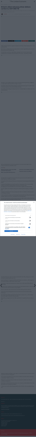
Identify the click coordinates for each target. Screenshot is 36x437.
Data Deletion (13, 234)
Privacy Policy (23, 234)
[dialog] (18, 218)
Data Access (18, 234)
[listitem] (18, 215)
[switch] (29, 217)
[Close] (34, 203)
